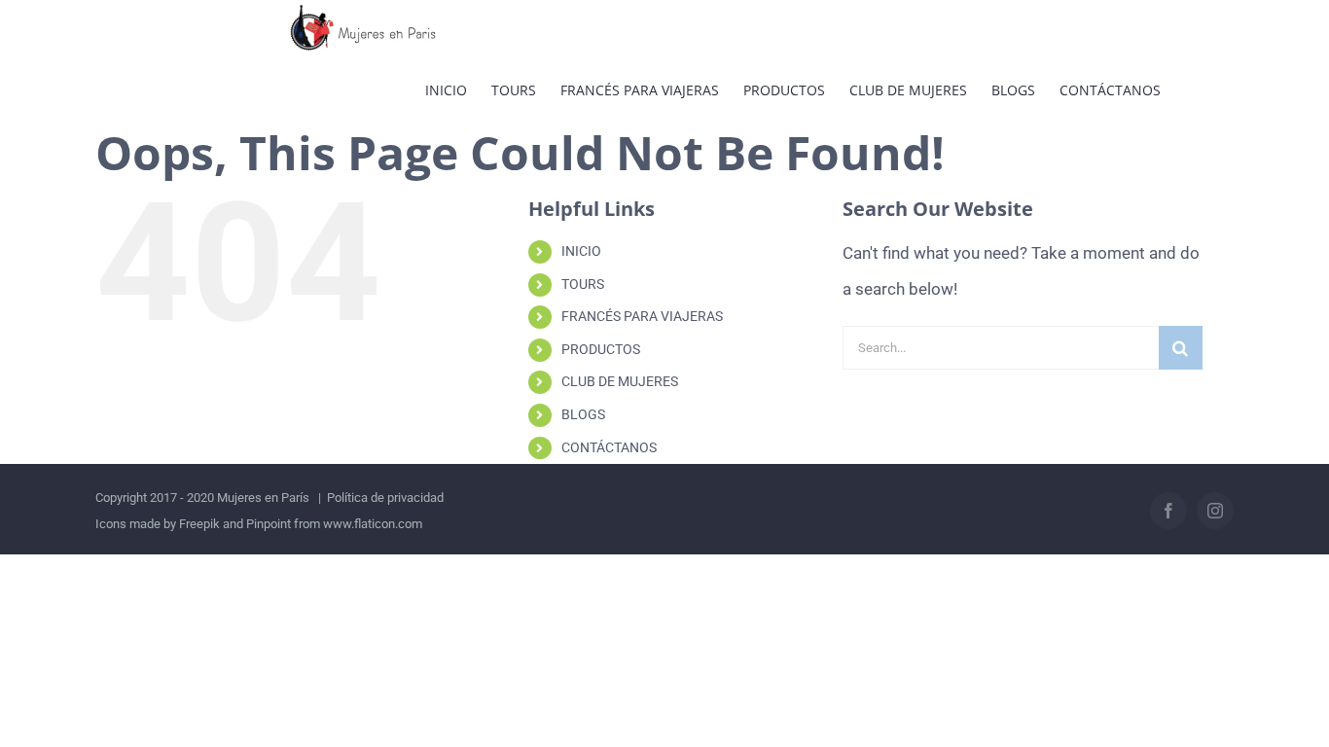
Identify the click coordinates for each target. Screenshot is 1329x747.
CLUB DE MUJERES (619, 381)
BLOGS (583, 414)
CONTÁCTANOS (609, 447)
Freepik (199, 523)
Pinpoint (268, 523)
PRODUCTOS (600, 349)
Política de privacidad (385, 497)
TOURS (582, 284)
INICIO (581, 251)
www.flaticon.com (372, 523)
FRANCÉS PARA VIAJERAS (642, 316)
